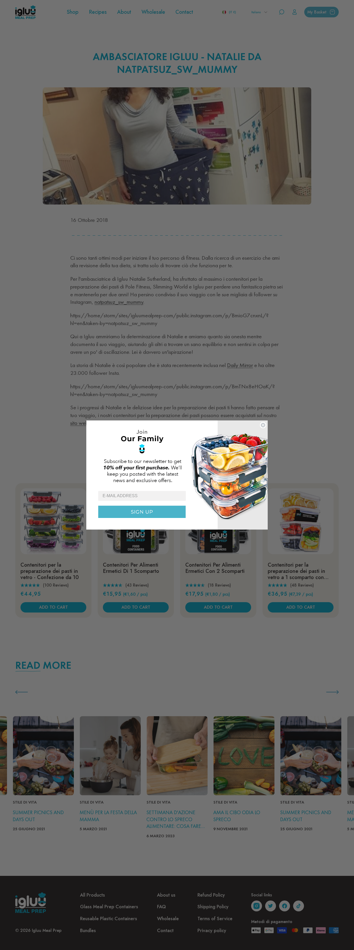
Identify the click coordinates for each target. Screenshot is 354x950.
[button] (177, 455)
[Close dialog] (263, 425)
